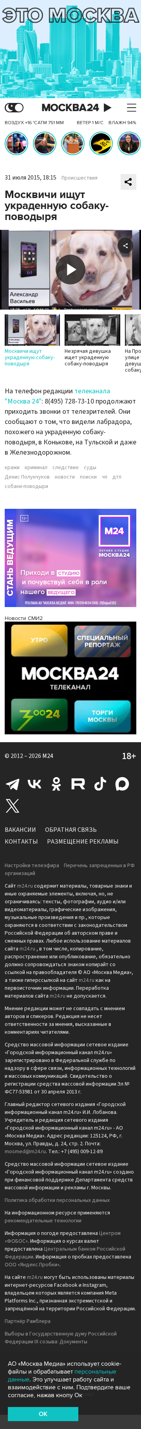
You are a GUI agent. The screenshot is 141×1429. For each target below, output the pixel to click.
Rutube (78, 784)
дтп (116, 477)
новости (65, 477)
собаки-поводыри (26, 486)
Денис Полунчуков (27, 477)
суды (90, 467)
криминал (36, 467)
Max (122, 784)
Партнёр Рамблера (28, 1321)
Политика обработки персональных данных (57, 1200)
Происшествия (79, 178)
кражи (12, 467)
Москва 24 (70, 107)
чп (104, 477)
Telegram (12, 784)
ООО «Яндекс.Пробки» (32, 1265)
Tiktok (100, 784)
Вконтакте (34, 784)
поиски (88, 477)
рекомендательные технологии (43, 1221)
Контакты (21, 841)
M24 (47, 756)
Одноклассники (56, 784)
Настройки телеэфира (32, 866)
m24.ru (25, 886)
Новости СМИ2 (24, 618)
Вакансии (20, 829)
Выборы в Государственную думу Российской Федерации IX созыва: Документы (61, 1338)
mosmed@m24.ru (25, 1152)
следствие (65, 467)
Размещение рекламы (83, 841)
